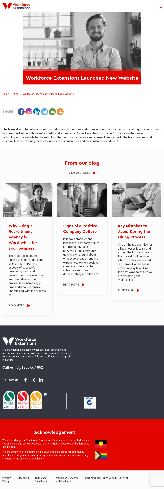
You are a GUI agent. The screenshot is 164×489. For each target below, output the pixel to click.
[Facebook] (21, 111)
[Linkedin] (36, 111)
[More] (60, 111)
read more (17, 305)
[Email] (52, 111)
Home (5, 94)
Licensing (23, 478)
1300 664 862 (32, 367)
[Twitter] (44, 111)
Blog (15, 94)
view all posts (80, 173)
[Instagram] (28, 111)
